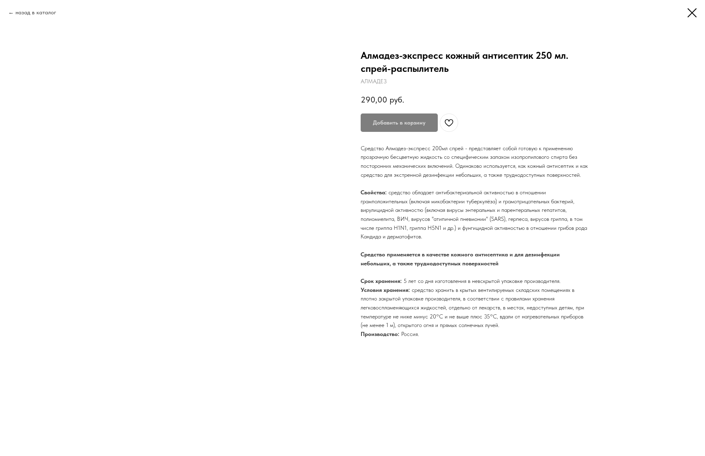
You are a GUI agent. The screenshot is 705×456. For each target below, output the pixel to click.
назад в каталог (36, 12)
